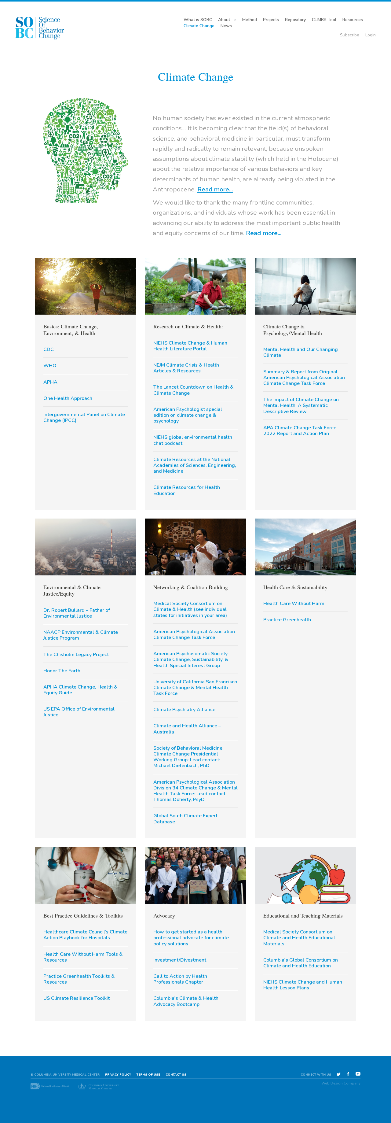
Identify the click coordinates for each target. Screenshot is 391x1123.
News (226, 26)
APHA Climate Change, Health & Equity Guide (80, 690)
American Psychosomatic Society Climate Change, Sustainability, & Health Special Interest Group (190, 659)
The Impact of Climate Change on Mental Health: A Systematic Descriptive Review (301, 405)
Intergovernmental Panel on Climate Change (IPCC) (84, 417)
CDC (48, 349)
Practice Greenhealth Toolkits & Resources (79, 979)
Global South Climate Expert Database (185, 818)
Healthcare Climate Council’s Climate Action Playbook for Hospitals (85, 935)
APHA (50, 382)
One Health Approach (67, 398)
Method (249, 20)
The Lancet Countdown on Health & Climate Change (193, 390)
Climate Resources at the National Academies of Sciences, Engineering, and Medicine (194, 465)
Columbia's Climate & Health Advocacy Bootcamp (185, 1001)
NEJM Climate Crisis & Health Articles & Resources (186, 368)
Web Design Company (340, 1083)
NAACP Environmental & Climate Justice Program (80, 635)
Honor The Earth (61, 670)
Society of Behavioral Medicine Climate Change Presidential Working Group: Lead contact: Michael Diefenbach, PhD (187, 757)
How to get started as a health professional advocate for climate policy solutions (191, 938)
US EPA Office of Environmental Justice (79, 712)
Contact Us (176, 1075)
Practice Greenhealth (287, 619)
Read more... (215, 189)
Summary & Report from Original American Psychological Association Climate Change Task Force (304, 377)
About (224, 20)
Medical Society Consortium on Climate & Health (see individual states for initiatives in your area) (190, 609)
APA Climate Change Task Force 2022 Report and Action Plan (299, 430)
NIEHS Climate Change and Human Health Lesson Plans (302, 985)
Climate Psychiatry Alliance (184, 709)
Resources (352, 20)
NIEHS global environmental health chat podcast (192, 440)
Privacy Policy (118, 1075)
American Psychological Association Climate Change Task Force (194, 634)
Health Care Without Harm (293, 603)
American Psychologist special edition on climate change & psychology (187, 415)
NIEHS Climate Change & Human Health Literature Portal (190, 346)
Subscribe (349, 35)
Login (370, 35)
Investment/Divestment (179, 960)
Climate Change (199, 26)
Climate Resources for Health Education (186, 490)
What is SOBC (198, 20)
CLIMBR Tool (324, 20)
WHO (50, 365)
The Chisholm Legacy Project (76, 654)
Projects (271, 20)
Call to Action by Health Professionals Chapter (180, 979)
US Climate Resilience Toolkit (76, 998)
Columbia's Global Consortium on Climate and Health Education (300, 963)
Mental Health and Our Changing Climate (300, 352)
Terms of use (148, 1075)
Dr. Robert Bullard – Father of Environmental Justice (76, 613)
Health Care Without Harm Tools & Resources (83, 957)
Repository (295, 20)
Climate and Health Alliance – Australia (187, 728)
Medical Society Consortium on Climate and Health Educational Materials (299, 938)
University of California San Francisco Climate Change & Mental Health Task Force (195, 687)
